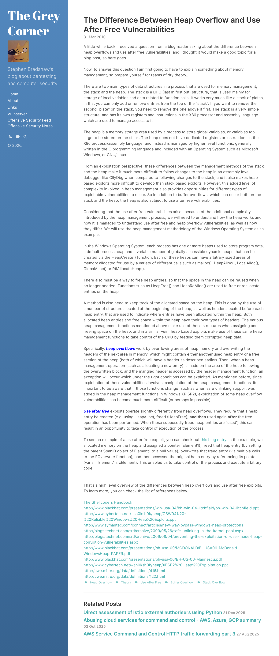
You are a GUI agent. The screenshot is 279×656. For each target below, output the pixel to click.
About (13, 100)
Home (13, 94)
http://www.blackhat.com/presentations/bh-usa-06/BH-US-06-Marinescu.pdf (153, 559)
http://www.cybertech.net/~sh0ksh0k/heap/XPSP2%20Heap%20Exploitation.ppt (156, 565)
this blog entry (213, 439)
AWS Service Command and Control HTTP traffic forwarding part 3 (171, 634)
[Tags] (18, 138)
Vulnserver (17, 114)
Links (12, 107)
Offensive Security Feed (29, 120)
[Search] (25, 138)
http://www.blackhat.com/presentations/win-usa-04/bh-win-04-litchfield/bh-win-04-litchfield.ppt (171, 508)
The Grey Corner (34, 23)
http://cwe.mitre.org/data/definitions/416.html (124, 570)
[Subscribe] (10, 138)
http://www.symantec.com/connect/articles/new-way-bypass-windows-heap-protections (163, 525)
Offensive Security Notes (30, 126)
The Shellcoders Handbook (108, 502)
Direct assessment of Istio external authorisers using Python (164, 612)
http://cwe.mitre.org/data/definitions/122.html (124, 576)
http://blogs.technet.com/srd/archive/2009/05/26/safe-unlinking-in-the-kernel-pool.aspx (163, 531)
